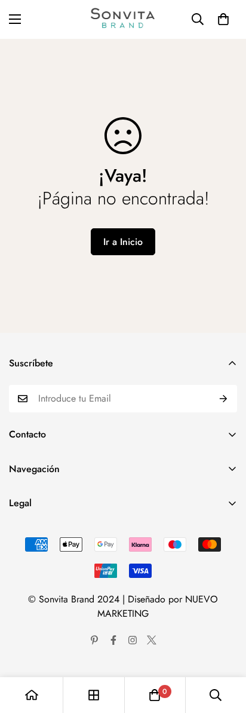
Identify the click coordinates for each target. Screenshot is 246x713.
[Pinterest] (94, 640)
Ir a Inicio (123, 242)
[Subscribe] (223, 398)
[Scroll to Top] (224, 650)
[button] (223, 19)
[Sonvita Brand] (123, 19)
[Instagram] (132, 640)
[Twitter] (151, 640)
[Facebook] (113, 640)
